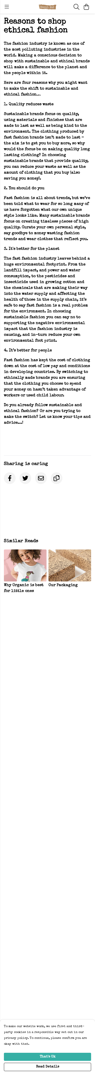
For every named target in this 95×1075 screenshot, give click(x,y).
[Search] (76, 7)
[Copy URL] (56, 478)
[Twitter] (25, 478)
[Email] (41, 478)
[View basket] (86, 7)
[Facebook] (10, 478)
